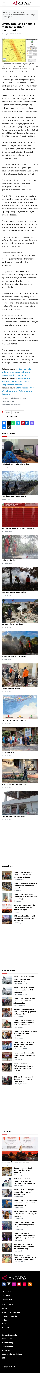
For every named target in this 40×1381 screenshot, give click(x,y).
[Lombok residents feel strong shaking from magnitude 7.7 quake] (20, 707)
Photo (4, 1324)
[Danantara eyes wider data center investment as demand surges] (7, 908)
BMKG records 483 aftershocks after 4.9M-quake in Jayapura (18, 391)
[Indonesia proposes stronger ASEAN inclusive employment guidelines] (7, 1236)
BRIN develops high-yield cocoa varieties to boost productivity (24, 918)
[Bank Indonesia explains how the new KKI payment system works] (7, 1013)
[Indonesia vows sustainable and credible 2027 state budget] (7, 887)
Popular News (8, 970)
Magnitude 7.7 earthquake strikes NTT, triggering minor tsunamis (19, 815)
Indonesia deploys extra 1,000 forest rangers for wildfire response (24, 1224)
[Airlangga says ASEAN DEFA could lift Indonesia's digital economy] (7, 1215)
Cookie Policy (7, 1346)
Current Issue (18, 12)
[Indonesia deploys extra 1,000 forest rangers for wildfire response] (7, 1225)
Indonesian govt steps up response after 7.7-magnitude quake (18, 783)
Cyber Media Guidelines (12, 1354)
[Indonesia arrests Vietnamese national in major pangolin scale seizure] (7, 1067)
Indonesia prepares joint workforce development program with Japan (24, 875)
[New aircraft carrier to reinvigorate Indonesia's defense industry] (7, 1247)
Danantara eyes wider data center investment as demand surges (25, 907)
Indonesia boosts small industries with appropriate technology (25, 896)
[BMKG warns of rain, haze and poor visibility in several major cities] (20, 451)
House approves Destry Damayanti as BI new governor (23, 1170)
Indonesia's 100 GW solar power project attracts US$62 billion (24, 1044)
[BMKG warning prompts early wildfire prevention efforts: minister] (20, 643)
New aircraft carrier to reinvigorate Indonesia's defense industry (24, 1246)
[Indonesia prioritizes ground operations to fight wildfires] (20, 547)
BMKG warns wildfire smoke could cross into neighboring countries (20, 591)
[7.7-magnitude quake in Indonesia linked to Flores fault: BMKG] (20, 675)
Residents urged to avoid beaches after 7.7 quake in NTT (20, 751)
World (4, 1309)
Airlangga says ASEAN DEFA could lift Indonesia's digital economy (25, 1214)
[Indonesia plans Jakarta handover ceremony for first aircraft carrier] (7, 1023)
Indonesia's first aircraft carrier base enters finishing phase (24, 979)
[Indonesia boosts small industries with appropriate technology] (7, 897)
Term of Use (7, 1339)
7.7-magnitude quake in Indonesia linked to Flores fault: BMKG (20, 687)
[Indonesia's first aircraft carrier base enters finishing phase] (7, 980)
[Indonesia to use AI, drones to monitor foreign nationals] (7, 1034)
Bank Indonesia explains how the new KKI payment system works (25, 1011)
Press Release (8, 1328)
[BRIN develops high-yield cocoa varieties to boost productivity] (7, 919)
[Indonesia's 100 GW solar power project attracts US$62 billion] (7, 1045)
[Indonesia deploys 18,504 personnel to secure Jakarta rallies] (7, 1002)
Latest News (7, 866)
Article (4, 1320)
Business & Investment (11, 1312)
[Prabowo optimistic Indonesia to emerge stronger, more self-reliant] (7, 1182)
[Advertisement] (20, 842)
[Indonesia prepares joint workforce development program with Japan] (7, 876)
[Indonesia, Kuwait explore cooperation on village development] (7, 1193)
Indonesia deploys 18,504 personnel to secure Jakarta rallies (24, 1001)
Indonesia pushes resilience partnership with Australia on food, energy (25, 1203)
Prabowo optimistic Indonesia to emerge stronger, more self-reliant (25, 1181)
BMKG (8, 412)
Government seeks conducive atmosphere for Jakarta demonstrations (25, 1257)
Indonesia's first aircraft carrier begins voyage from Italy (25, 1055)
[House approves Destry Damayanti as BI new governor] (7, 1171)
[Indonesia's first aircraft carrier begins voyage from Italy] (7, 1056)
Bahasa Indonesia (9, 1335)
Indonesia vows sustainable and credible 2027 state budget (25, 885)
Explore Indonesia (9, 1316)
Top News (6, 1131)
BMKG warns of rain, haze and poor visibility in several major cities (17, 463)
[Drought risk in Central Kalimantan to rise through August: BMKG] (20, 483)
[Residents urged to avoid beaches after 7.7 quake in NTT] (20, 739)
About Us (6, 1350)
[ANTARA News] (22, 3)
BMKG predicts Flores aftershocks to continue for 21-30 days (18, 623)
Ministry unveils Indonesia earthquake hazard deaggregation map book (16, 372)
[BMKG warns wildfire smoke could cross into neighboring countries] (20, 579)
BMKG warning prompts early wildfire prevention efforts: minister (18, 655)
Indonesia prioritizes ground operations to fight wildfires (20, 559)
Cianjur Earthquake (11, 416)
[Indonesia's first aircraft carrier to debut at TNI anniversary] (7, 991)
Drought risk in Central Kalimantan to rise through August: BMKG (18, 495)
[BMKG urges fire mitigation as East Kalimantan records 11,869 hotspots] (20, 515)
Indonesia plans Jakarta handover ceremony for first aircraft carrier (24, 1022)
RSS (3, 1358)
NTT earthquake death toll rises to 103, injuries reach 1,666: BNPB (25, 1079)
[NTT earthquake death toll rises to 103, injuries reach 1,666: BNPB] (7, 1080)
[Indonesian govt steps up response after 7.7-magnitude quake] (20, 771)
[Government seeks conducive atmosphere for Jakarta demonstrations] (7, 1258)
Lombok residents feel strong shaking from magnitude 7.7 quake (19, 719)
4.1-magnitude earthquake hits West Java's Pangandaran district (16, 381)
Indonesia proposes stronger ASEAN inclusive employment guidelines (24, 1235)
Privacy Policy (7, 1343)
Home (8, 12)
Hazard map (18, 412)
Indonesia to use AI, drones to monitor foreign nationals (25, 1033)
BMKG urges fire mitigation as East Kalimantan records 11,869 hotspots (18, 527)
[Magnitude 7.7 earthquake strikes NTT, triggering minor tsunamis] (20, 803)
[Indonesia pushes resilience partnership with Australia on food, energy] (7, 1204)
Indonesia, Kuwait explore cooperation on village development (25, 1192)
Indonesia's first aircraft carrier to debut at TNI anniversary (24, 990)
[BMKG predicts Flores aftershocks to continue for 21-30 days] (20, 611)
